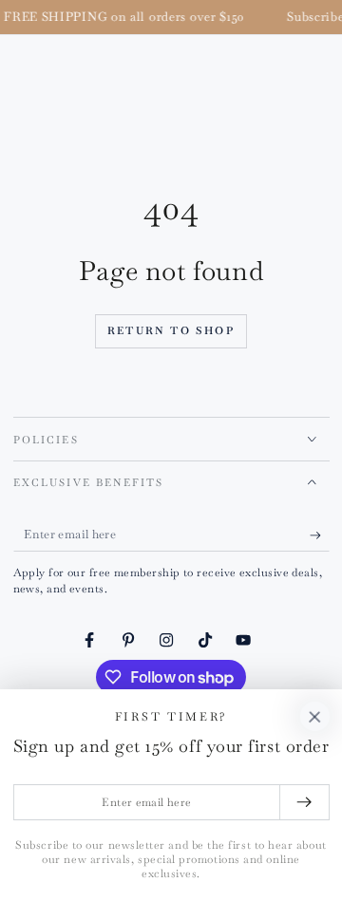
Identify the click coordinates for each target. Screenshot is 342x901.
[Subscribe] (320, 535)
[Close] (314, 717)
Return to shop (171, 330)
